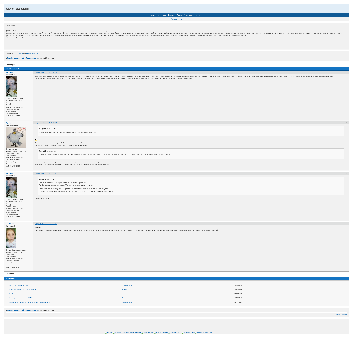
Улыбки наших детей (15, 58)
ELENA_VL (10, 224)
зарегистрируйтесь (33, 53)
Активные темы (176, 19)
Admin (8, 123)
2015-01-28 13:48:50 (50, 72)
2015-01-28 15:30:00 (50, 123)
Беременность (32, 58)
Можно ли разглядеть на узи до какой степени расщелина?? (30, 302)
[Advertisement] (38, 43)
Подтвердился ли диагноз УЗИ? (20, 298)
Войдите (20, 53)
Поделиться (39, 72)
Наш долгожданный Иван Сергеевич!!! (22, 289)
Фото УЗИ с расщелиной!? (18, 285)
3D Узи (11, 294)
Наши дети (125, 289)
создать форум (341, 314)
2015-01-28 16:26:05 (50, 173)
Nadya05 (9, 72)
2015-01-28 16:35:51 (50, 224)
